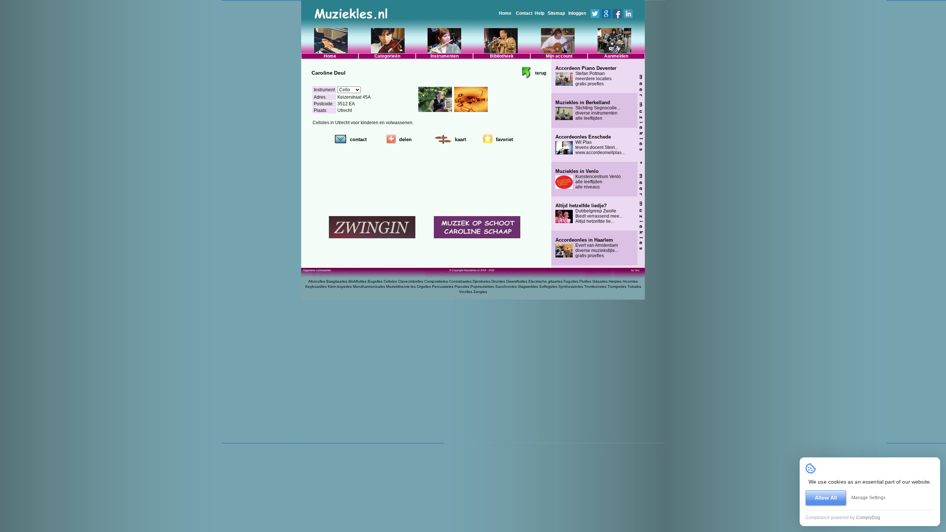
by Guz (635, 270)
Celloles (390, 281)
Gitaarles (600, 281)
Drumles (498, 281)
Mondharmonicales (369, 286)
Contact (524, 13)
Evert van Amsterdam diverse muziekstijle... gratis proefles (586, 248)
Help (539, 13)
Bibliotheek (502, 56)
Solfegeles (548, 286)
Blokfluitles (357, 281)
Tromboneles (595, 286)
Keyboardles (316, 286)
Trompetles (617, 286)
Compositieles (436, 281)
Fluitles (585, 281)
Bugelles (375, 281)
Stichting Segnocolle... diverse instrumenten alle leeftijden (587, 110)
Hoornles (630, 281)
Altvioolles (316, 281)
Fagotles (571, 281)
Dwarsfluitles (516, 281)
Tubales (634, 286)
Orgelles (424, 286)
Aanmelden (616, 56)
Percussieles (442, 286)
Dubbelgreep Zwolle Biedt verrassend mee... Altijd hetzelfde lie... (589, 213)
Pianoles (462, 286)
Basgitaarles (336, 281)
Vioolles (465, 292)
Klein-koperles (340, 286)
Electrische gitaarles (545, 281)
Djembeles (481, 281)
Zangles (480, 292)
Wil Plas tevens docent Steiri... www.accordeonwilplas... (590, 144)
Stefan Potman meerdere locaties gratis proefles (585, 76)
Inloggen (577, 13)
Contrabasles (460, 281)
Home (505, 13)
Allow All (826, 498)
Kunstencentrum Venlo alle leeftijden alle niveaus (588, 179)
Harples (615, 281)
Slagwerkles (528, 286)
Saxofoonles (506, 286)
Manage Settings (868, 497)
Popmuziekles (482, 286)
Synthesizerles (570, 286)
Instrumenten (445, 56)
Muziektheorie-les (401, 286)
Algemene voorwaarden (317, 270)
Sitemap (556, 13)
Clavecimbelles (410, 281)
